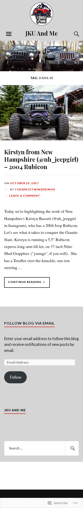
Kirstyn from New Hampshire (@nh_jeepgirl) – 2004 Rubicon (41, 159)
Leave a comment (24, 195)
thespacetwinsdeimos (35, 189)
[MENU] (8, 34)
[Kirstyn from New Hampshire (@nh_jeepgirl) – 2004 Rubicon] (41, 138)
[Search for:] (41, 448)
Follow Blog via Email (29, 323)
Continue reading (23, 284)
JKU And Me (41, 33)
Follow (15, 377)
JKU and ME (15, 410)
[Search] (72, 34)
